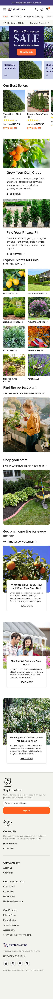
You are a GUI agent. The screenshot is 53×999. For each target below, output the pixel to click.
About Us (7, 867)
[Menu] (5, 9)
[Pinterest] (27, 963)
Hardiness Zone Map (13, 901)
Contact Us (8, 848)
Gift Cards (8, 872)
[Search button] (36, 9)
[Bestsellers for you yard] (22, 70)
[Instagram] (6, 963)
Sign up (26, 810)
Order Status (9, 886)
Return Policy (9, 920)
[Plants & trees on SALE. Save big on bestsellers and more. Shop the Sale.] (26, 42)
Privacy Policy (9, 915)
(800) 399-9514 (10, 843)
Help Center (9, 896)
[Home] (16, 9)
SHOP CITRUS (14, 194)
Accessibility (9, 930)
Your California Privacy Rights (17, 934)
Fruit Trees (16, 16)
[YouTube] (20, 963)
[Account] (41, 9)
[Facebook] (13, 963)
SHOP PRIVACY (14, 254)
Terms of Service (11, 925)
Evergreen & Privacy (33, 16)
